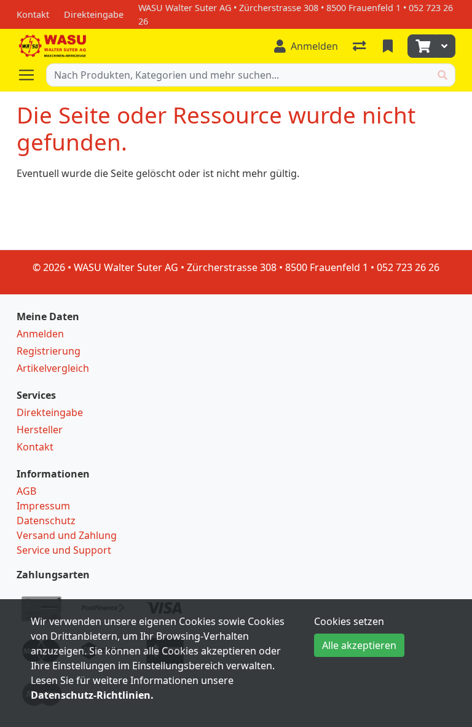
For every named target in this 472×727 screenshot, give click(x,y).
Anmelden (40, 333)
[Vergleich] (360, 46)
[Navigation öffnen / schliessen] (31, 75)
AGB (26, 491)
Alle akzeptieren (359, 645)
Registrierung (49, 351)
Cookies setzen (349, 621)
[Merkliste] (389, 46)
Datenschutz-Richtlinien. (92, 695)
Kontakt (35, 447)
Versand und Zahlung (67, 535)
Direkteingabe (50, 412)
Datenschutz (46, 520)
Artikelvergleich (53, 368)
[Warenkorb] (421, 46)
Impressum (43, 506)
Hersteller (40, 429)
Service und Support (64, 550)
